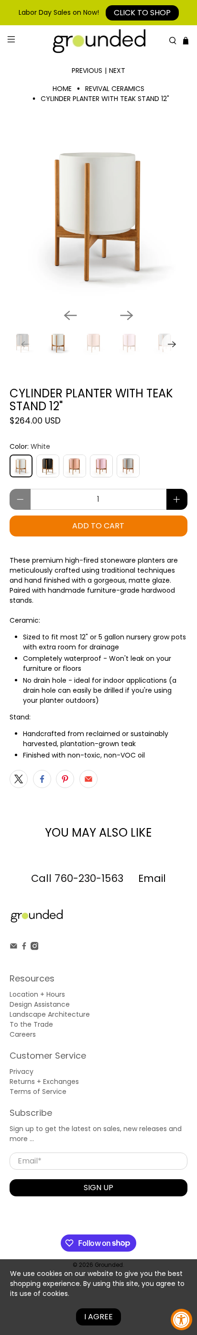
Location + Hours (37, 994)
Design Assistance (40, 1004)
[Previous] (70, 315)
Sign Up (98, 1187)
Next (117, 70)
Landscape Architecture (50, 1014)
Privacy (21, 1071)
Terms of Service (38, 1091)
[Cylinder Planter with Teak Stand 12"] (98, 212)
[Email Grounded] (14, 947)
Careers (23, 1034)
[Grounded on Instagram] (35, 947)
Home (62, 88)
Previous (87, 70)
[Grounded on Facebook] (24, 947)
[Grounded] (98, 41)
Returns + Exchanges (44, 1081)
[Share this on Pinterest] (65, 779)
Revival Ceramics (114, 88)
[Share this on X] (19, 779)
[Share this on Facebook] (42, 779)
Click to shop (142, 12)
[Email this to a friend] (88, 779)
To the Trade (31, 1024)
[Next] (127, 315)
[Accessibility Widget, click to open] (181, 1319)
